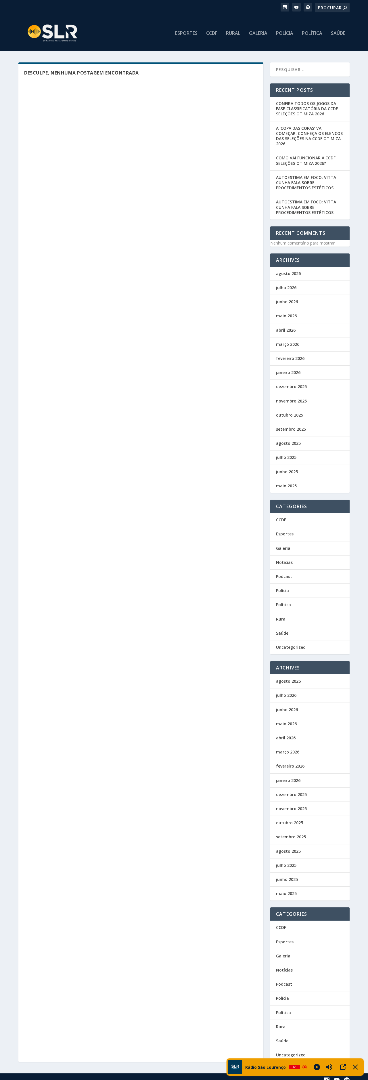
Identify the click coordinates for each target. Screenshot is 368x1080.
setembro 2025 (291, 429)
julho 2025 (286, 457)
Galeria (258, 33)
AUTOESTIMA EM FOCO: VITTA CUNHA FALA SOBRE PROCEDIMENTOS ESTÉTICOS (306, 182)
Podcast (284, 576)
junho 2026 (287, 301)
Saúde (338, 33)
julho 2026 (286, 287)
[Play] (317, 1067)
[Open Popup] (343, 1067)
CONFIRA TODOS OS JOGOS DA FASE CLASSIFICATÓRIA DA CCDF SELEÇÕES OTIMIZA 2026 (307, 109)
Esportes (186, 33)
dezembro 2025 (291, 386)
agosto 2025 (288, 443)
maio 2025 (286, 486)
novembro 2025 (291, 401)
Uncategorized (291, 647)
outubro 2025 (289, 415)
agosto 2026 (288, 273)
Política (312, 33)
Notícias (284, 562)
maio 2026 (286, 315)
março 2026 (287, 344)
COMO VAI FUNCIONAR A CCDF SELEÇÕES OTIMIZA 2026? (306, 160)
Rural (233, 33)
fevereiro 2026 (290, 358)
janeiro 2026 (288, 372)
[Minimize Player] (355, 1067)
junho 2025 (287, 471)
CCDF (211, 33)
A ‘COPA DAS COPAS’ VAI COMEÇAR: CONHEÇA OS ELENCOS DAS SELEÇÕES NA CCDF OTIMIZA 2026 (309, 136)
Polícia (284, 33)
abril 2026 (286, 330)
